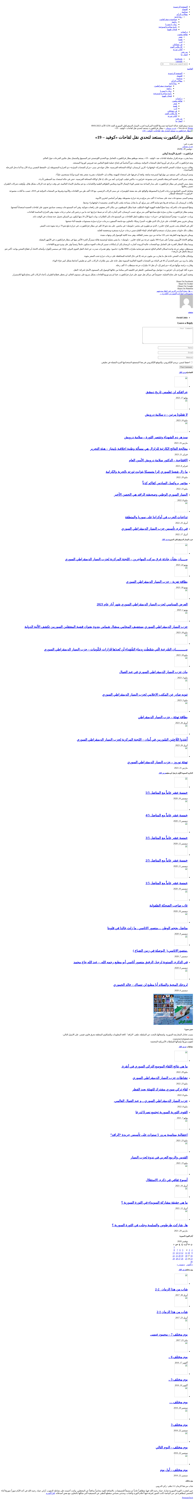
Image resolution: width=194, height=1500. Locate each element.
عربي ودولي (187, 146)
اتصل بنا (184, 54)
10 (189, 1253)
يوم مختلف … (178, 1402)
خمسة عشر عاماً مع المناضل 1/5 (167, 883)
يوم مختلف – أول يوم (174, 1470)
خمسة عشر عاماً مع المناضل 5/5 (167, 792)
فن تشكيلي (177, 44)
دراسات (184, 32)
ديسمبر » (181, 1264)
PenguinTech (187, 1498)
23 (191, 1259)
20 (179, 1256)
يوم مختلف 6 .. (178, 1357)
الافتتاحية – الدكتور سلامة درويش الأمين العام (158, 460)
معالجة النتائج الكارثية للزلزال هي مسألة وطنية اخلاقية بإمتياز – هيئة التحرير (139, 448)
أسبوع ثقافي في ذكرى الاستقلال (167, 1180)
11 (186, 1253)
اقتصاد (185, 9)
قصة (180, 39)
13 (179, 1253)
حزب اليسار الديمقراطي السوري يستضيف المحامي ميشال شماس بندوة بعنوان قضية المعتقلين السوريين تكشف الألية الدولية (106, 626)
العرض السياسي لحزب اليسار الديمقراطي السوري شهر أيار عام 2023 (142, 604)
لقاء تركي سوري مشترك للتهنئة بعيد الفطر (160, 1089)
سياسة (185, 12)
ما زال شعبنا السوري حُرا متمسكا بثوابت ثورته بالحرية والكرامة (147, 471)
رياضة (174, 22)
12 (182, 1253)
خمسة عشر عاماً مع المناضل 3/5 (167, 838)
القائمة (190, 69)
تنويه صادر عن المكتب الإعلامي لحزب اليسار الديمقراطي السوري (145, 694)
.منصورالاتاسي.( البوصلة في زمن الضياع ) (160, 950)
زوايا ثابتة (178, 17)
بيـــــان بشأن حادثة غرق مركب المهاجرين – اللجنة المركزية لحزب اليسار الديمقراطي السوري (126, 559)
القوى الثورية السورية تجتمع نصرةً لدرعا (162, 1112)
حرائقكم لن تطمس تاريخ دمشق (167, 392)
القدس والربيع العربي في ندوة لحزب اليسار (159, 1157)
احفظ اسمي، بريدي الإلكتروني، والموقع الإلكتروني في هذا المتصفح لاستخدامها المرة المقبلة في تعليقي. (145, 362)
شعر (180, 37)
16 (191, 1256)
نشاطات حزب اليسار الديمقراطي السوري (160, 1078)
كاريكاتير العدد (176, 47)
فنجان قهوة (172, 29)
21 (177, 1256)
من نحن (184, 52)
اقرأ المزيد (50, 1493)
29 (174, 1259)
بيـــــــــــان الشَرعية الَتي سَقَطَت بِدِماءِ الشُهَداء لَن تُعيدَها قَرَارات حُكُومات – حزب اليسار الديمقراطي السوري (116, 649)
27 (179, 1259)
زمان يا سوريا (171, 24)
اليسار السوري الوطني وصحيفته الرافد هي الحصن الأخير (150, 494)
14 (177, 1253)
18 (186, 1256)
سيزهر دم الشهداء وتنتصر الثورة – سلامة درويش (156, 437)
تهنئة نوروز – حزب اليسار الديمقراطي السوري (157, 762)
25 (186, 1259)
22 (174, 1256)
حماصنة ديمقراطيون (168, 19)
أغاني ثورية (177, 49)
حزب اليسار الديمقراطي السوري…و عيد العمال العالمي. (151, 1101)
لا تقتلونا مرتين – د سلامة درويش (166, 414)
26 (182, 1259)
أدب (180, 42)
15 (174, 1253)
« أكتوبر (189, 1264)
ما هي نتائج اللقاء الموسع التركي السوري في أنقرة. (154, 1066)
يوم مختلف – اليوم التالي (172, 1447)
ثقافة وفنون (182, 34)
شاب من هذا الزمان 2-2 (171, 1289)
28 (177, 1259)
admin (190, 312)
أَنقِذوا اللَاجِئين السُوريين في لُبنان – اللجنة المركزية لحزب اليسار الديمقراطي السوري (132, 739)
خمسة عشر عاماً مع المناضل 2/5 (167, 860)
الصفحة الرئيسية (180, 7)
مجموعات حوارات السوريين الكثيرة (176, 293)
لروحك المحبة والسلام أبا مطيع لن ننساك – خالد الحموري (150, 984)
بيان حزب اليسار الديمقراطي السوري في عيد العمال (153, 672)
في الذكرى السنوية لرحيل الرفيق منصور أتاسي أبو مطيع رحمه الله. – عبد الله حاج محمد (131, 962)
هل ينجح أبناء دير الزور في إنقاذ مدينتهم (175, 291)
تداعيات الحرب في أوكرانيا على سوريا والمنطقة (156, 517)
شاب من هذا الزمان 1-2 (172, 1312)
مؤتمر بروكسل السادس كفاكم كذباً (165, 483)
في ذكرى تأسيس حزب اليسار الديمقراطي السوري (154, 528)
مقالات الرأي (182, 14)
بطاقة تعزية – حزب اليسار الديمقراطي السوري (157, 581)
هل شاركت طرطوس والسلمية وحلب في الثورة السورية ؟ (150, 1225)
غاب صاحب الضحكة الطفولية (169, 905)
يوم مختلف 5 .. (178, 1379)
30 (191, 1262)
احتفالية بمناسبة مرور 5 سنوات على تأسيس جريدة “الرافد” (149, 1134)
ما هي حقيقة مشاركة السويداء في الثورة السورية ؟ (154, 1202)
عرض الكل (182, 372)
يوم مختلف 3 (179, 1424)
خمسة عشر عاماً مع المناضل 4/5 (167, 815)
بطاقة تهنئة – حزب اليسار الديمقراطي (163, 717)
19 (182, 1256)
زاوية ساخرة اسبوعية (168, 27)
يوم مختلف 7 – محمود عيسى (169, 1334)
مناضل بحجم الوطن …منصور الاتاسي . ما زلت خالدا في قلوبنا (147, 928)
